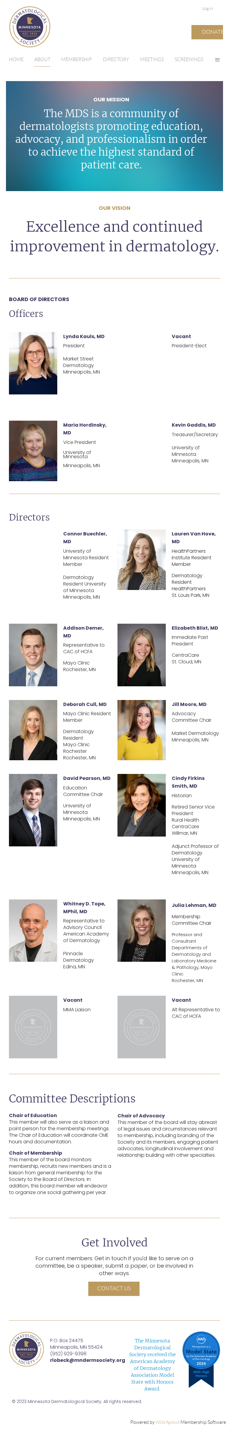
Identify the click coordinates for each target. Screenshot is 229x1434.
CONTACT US (114, 1288)
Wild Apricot (168, 1422)
